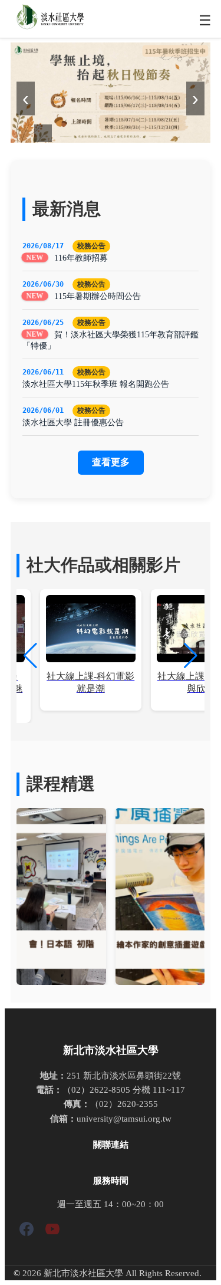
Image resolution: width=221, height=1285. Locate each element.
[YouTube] (52, 1231)
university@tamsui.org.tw (124, 1118)
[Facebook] (26, 1231)
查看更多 (111, 462)
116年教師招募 (81, 257)
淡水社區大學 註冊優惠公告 (73, 422)
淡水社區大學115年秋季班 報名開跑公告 (95, 384)
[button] (191, 656)
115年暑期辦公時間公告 (97, 296)
